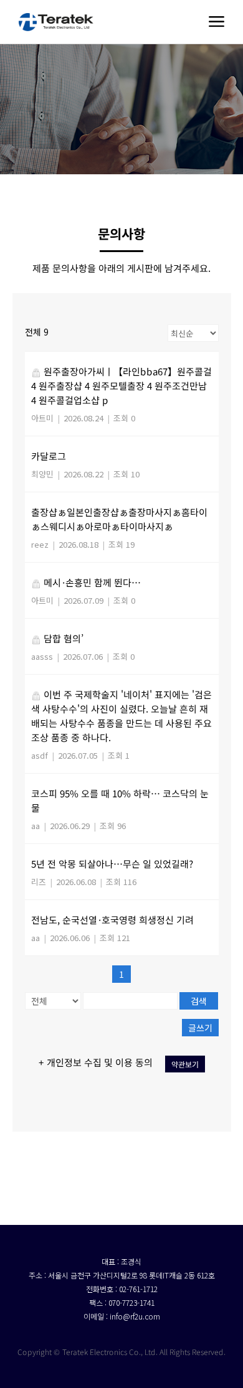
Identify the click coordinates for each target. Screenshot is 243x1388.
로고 (56, 21)
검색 (199, 1001)
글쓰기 (200, 1027)
